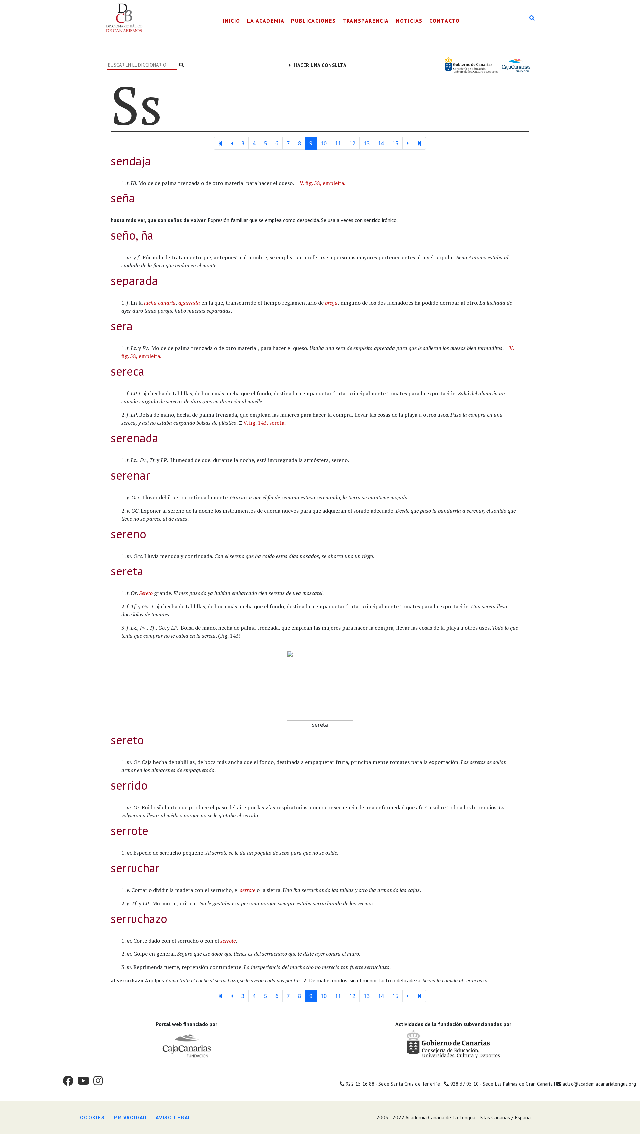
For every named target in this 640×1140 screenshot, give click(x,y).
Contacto (444, 20)
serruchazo (139, 918)
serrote (129, 830)
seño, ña (132, 235)
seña (123, 198)
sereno (128, 534)
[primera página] (220, 143)
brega (331, 302)
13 (367, 143)
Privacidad (130, 1118)
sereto (127, 740)
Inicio (231, 20)
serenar (130, 475)
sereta (127, 571)
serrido (129, 785)
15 (395, 143)
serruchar (135, 868)
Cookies (92, 1118)
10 (324, 143)
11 (338, 143)
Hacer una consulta (318, 65)
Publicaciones (313, 20)
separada (134, 280)
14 (381, 143)
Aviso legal (173, 1118)
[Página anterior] (232, 143)
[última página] (419, 143)
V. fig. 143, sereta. (264, 422)
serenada (134, 438)
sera (122, 326)
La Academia (266, 20)
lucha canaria (160, 302)
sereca (127, 371)
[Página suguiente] (407, 143)
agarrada (189, 302)
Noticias (409, 20)
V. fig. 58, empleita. (322, 183)
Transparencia (365, 20)
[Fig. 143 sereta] (320, 685)
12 (352, 143)
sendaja (131, 161)
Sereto (146, 593)
